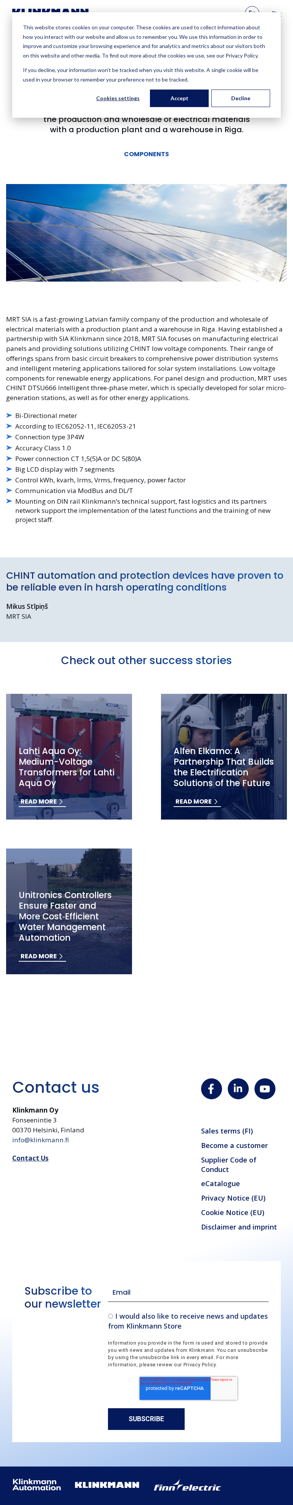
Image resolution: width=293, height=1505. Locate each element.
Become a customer (234, 1145)
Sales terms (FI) (227, 1130)
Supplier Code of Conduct (228, 1164)
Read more (39, 801)
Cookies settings (118, 98)
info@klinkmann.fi (40, 1139)
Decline (240, 98)
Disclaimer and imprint (239, 1226)
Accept (179, 98)
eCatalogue (220, 1183)
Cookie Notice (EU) (232, 1212)
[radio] (188, 1321)
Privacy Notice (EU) (233, 1197)
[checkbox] (188, 1321)
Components (146, 154)
